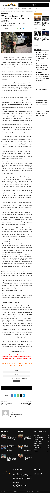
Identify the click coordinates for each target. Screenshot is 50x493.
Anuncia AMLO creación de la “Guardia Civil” (7, 404)
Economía (36, 20)
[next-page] (37, 45)
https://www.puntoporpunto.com (15, 412)
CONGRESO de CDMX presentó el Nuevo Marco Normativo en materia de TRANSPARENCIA (28, 457)
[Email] (21, 28)
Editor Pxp (4, 25)
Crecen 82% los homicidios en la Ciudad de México (25, 404)
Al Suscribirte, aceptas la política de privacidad (17, 378)
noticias (5, 11)
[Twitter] (46, 1)
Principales (10, 11)
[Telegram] (24, 28)
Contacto (44, 491)
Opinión (11, 8)
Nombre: (16, 370)
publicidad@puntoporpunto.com (20, 486)
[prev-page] (35, 45)
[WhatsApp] (18, 28)
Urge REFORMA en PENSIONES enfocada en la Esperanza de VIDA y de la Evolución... (11, 448)
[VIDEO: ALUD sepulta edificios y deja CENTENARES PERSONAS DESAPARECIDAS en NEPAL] (45, 18)
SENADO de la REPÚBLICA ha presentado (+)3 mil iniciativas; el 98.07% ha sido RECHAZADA (28, 448)
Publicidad (18, 0)
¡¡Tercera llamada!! (44, 35)
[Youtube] (48, 1)
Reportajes (23, 8)
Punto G (36, 35)
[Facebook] (44, 1)
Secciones (17, 8)
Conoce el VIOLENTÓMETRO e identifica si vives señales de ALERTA (37, 39)
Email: (16, 374)
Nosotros (13, 0)
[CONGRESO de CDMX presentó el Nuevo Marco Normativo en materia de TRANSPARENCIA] (20, 456)
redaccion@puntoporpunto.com (20, 485)
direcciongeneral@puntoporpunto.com (21, 484)
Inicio (2, 11)
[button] (47, 8)
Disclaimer (29, 491)
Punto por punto (5, 8)
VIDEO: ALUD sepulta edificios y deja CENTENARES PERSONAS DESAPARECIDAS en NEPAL (45, 26)
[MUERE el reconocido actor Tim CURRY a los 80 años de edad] (45, 33)
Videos (29, 8)
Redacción (23, 0)
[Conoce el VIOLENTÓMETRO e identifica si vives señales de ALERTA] (37, 33)
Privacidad (34, 491)
